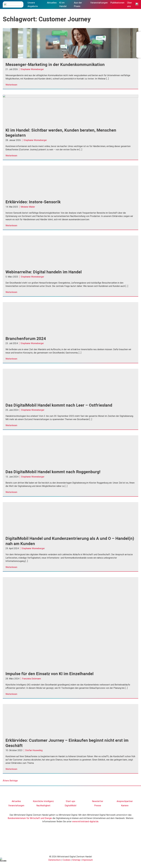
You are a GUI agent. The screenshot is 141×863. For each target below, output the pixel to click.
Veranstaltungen (99, 2)
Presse (97, 805)
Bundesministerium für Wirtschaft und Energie (30, 818)
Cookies (66, 860)
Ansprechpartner (125, 801)
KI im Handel (63, 4)
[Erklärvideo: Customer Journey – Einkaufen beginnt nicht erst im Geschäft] (70, 733)
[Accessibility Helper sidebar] (3, 859)
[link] (16, 794)
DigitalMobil (70, 805)
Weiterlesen (11, 84)
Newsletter (97, 801)
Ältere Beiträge (10, 780)
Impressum (87, 860)
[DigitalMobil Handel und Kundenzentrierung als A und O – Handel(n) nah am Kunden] (70, 531)
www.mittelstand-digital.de (85, 821)
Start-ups (70, 801)
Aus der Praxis (78, 4)
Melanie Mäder (28, 206)
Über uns (129, 4)
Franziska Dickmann (31, 678)
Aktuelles (52, 2)
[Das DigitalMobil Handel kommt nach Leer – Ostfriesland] (70, 398)
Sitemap (76, 860)
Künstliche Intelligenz (43, 801)
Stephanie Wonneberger (32, 69)
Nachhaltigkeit (43, 805)
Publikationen (117, 2)
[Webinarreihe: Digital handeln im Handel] (70, 265)
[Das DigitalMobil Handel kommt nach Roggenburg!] (70, 464)
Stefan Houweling (34, 750)
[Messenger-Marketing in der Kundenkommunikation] (70, 57)
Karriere (124, 805)
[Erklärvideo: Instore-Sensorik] (70, 195)
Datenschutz (54, 860)
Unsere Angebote (33, 4)
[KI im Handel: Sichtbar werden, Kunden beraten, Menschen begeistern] (70, 96)
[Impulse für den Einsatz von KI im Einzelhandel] (70, 666)
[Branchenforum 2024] (70, 331)
